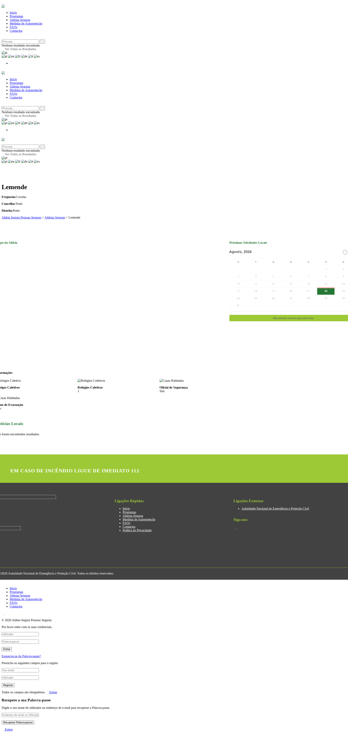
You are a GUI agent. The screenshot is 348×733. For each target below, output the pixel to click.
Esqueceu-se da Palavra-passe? (21, 656)
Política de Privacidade (137, 530)
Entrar (53, 692)
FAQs (13, 27)
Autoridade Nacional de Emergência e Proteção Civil (275, 508)
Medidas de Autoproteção (26, 23)
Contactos (16, 30)
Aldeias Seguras (20, 20)
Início (13, 12)
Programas (16, 16)
